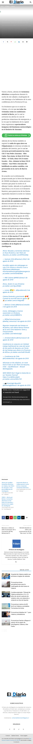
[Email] (23, 42)
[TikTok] (18, 729)
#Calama (11, 253)
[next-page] (5, 631)
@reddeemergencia (23, 271)
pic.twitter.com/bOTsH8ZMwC (13, 273)
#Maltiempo (15, 269)
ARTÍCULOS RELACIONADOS (10, 570)
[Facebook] (3, 42)
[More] (27, 42)
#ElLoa (7, 352)
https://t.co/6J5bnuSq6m (11, 377)
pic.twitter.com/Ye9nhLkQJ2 (12, 333)
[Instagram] (14, 729)
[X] (7, 42)
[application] (16, 397)
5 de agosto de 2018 (10, 307)
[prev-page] (3, 631)
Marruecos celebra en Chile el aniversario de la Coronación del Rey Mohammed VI (9, 530)
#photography (8, 369)
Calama (13, 6)
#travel (22, 367)
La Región (7, 6)
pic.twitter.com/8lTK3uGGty (18, 255)
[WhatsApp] (15, 42)
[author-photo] (16, 547)
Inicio (2, 6)
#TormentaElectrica (9, 271)
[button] (3, 2)
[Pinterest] (11, 42)
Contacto (8, 735)
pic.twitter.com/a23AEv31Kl (12, 379)
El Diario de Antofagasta (16, 549)
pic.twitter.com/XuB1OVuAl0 (20, 352)
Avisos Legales (23, 735)
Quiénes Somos (15, 735)
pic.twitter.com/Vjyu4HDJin (12, 286)
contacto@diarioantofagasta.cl (20, 718)
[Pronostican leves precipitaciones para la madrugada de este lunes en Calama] (6, 584)
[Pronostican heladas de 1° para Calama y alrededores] (6, 614)
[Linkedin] (19, 42)
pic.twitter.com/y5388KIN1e (12, 315)
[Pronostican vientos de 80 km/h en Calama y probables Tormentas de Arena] (6, 606)
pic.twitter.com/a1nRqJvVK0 (14, 300)
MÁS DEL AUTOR (24, 570)
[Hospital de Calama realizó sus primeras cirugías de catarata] (6, 576)
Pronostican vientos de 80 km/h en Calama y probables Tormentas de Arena (20, 606)
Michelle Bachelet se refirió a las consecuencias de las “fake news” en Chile (25, 530)
